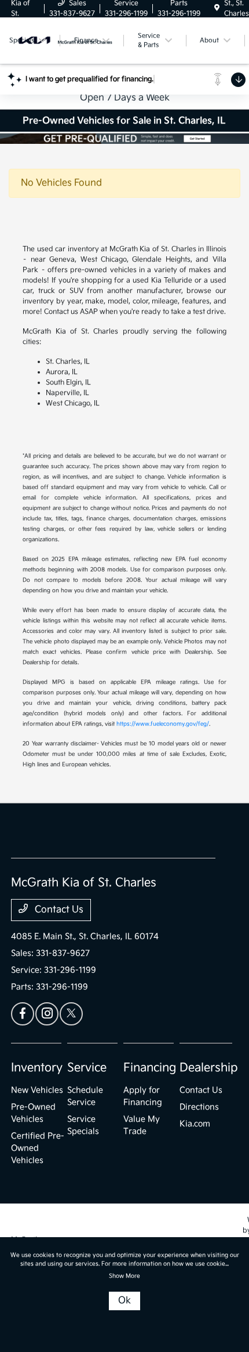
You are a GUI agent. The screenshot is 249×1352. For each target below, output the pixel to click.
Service (87, 1068)
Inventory (37, 1068)
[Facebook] (22, 1013)
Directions (199, 1107)
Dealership (209, 1068)
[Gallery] (124, 139)
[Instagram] (46, 1013)
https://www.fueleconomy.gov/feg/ (162, 723)
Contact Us (57, 909)
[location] (216, 8)
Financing (149, 1068)
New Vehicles (37, 1090)
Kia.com (195, 1124)
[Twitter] (71, 1013)
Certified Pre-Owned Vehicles (37, 1148)
